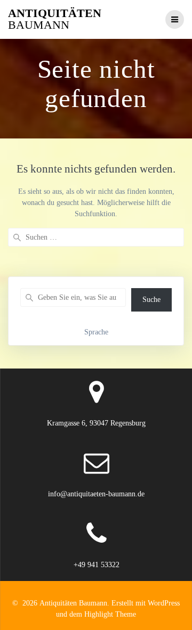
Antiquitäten (54, 19)
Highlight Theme (110, 614)
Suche (151, 300)
